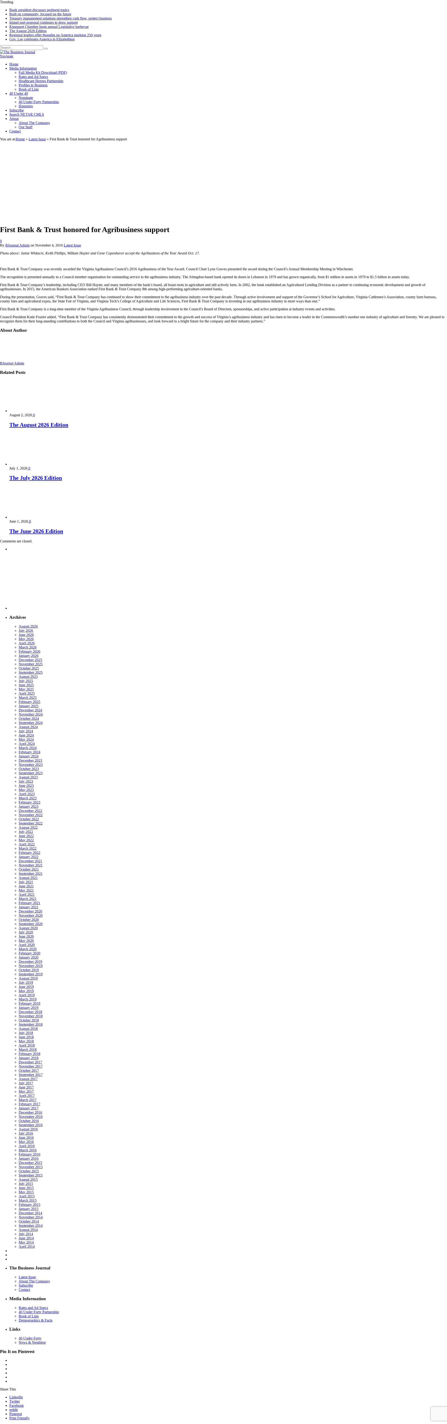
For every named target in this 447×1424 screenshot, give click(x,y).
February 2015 (29, 1205)
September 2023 (31, 773)
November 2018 (31, 1016)
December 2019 (30, 962)
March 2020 (28, 949)
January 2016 (28, 1158)
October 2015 (29, 1171)
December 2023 (30, 760)
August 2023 (28, 777)
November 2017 (31, 1066)
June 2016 (26, 1138)
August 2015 (28, 1179)
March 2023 (28, 798)
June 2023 (26, 786)
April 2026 (27, 643)
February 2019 (29, 1003)
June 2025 (26, 685)
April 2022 (27, 844)
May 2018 (26, 1041)
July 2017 (26, 1083)
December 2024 (30, 710)
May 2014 (26, 1242)
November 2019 (31, 966)
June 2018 (26, 1037)
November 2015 (31, 1167)
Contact (15, 131)
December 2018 (30, 1012)
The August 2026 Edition (28, 31)
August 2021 (28, 878)
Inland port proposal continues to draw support (43, 22)
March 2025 (28, 698)
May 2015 (26, 1192)
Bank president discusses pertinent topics (39, 10)
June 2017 (26, 1087)
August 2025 (28, 677)
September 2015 (31, 1175)
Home (13, 64)
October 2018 (29, 1020)
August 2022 (28, 827)
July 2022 (26, 832)
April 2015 (27, 1196)
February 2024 (29, 752)
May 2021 (26, 890)
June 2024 (26, 735)
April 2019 (27, 995)
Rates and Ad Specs (33, 77)
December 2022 (30, 811)
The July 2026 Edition (35, 478)
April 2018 (27, 1045)
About (14, 119)
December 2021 (30, 861)
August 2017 (28, 1079)
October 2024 (29, 718)
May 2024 (26, 739)
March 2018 (28, 1050)
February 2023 (29, 802)
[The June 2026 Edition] (34, 517)
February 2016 (29, 1154)
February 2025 (29, 702)
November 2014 (31, 1217)
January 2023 (28, 806)
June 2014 (26, 1238)
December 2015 (30, 1163)
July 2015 (26, 1184)
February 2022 (29, 853)
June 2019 (26, 987)
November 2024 (31, 714)
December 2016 (30, 1112)
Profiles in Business (33, 85)
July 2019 (26, 982)
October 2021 (29, 869)
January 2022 (28, 857)
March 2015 (28, 1200)
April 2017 (27, 1096)
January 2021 (28, 907)
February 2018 (29, 1054)
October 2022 (29, 819)
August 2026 (28, 626)
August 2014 (28, 1230)
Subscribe (16, 110)
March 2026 (28, 647)
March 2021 (28, 899)
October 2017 (29, 1070)
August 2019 (28, 978)
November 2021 (31, 865)
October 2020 (29, 920)
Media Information (23, 68)
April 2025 (27, 693)
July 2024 (26, 731)
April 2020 (27, 945)
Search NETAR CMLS (26, 114)
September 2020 (31, 924)
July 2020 (26, 932)
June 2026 (26, 635)
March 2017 (28, 1100)
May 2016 (26, 1142)
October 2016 (29, 1121)
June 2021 (26, 886)
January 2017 (28, 1108)
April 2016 (27, 1146)
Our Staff (25, 127)
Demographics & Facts (35, 1320)
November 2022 (31, 815)
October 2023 (29, 769)
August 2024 (28, 727)
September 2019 (31, 974)
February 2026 (29, 651)
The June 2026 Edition (36, 531)
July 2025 (26, 681)
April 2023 (27, 794)
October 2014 (29, 1221)
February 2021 (29, 903)
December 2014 (30, 1213)
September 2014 (31, 1226)
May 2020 (26, 941)
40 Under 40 (18, 93)
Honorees (26, 106)
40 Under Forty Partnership (39, 102)
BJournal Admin (17, 245)
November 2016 (31, 1117)
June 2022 (26, 836)
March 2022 (28, 848)
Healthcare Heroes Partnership (41, 81)
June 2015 (26, 1188)
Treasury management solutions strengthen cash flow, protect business (60, 18)
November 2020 (31, 915)
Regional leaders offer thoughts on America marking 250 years (55, 35)
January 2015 (28, 1209)
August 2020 (28, 928)
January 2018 (28, 1058)
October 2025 (29, 668)
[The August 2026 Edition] (34, 411)
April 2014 (27, 1246)
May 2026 (26, 639)
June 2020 (26, 936)
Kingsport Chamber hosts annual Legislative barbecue (49, 27)
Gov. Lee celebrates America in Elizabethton (42, 39)
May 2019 (26, 991)
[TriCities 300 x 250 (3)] (44, 608)
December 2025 (30, 660)
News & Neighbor (32, 1342)
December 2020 (30, 911)
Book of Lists (29, 89)
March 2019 (28, 999)
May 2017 (26, 1091)
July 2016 (26, 1133)
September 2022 (31, 823)
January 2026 (28, 656)
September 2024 (31, 723)
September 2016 (31, 1125)
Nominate (26, 98)
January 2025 (28, 706)
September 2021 (31, 874)
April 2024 (27, 744)
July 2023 (26, 781)
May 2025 (26, 689)
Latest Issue (72, 245)
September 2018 (31, 1024)
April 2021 (27, 894)
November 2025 (31, 664)
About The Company (34, 123)
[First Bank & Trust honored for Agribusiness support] (68, 218)
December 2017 (30, 1062)
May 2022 (26, 840)
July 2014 (26, 1234)
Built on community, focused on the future (40, 14)
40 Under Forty (30, 1338)
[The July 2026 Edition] (34, 464)
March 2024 (28, 748)
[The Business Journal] (17, 52)
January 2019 (28, 1008)
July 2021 (26, 882)
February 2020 (29, 953)
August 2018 (28, 1029)
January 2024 (28, 756)
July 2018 (26, 1033)
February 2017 (29, 1104)
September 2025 (31, 672)
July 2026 (26, 631)
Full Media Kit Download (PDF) (43, 72)
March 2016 (28, 1150)
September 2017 (31, 1075)
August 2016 (28, 1129)
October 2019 (29, 970)
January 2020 (28, 957)
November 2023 (31, 765)
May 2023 (26, 790)
